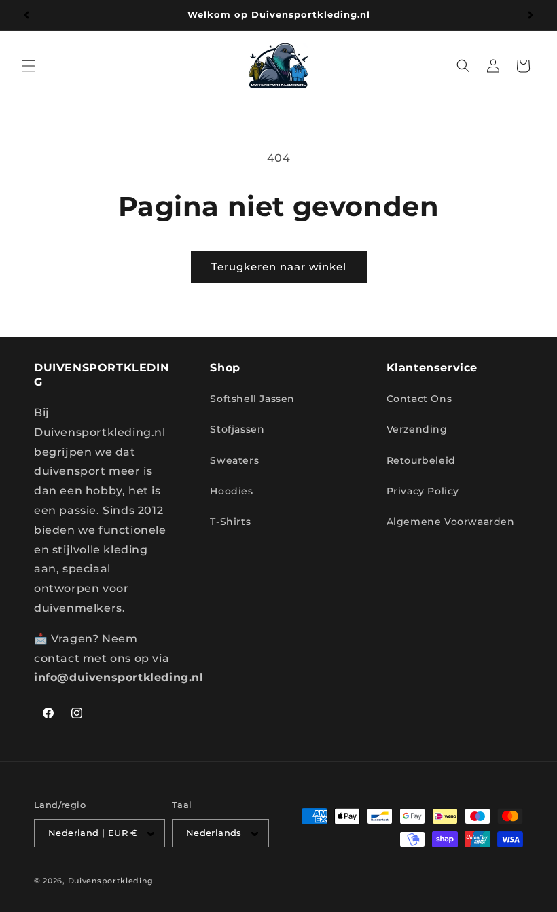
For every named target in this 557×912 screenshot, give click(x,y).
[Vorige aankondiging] (26, 15)
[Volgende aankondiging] (530, 15)
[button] (28, 66)
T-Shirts (230, 521)
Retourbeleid (421, 460)
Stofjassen (237, 429)
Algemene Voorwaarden (451, 521)
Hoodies (231, 491)
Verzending (417, 429)
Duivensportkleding (111, 881)
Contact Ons (419, 399)
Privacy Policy (423, 491)
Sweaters (234, 460)
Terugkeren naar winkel (278, 266)
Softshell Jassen (252, 399)
